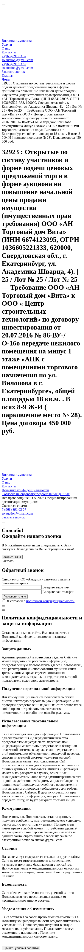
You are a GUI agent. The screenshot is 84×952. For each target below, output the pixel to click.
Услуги (7, 44)
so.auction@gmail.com (17, 60)
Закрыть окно (12, 556)
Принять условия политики (21, 948)
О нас (6, 48)
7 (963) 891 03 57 (14, 56)
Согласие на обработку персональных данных (36, 494)
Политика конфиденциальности (25, 490)
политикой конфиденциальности (50, 601)
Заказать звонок (13, 71)
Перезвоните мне (14, 596)
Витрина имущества (17, 40)
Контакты (9, 52)
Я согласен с (41, 601)
